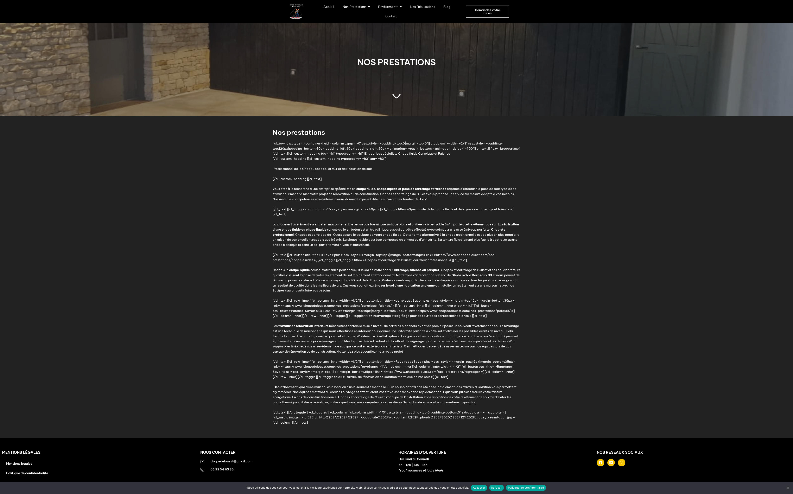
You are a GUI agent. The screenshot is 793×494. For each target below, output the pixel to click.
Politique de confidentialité (27, 473)
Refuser (496, 487)
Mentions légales (19, 464)
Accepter (479, 487)
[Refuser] (788, 488)
